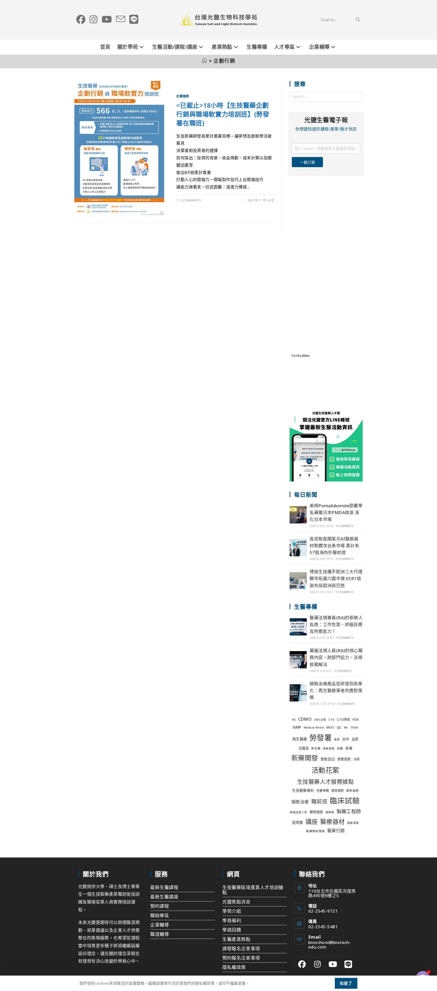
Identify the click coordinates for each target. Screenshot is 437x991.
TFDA (354, 727)
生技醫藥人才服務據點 (325, 781)
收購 (340, 748)
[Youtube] (333, 964)
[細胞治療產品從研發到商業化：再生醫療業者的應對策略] (298, 692)
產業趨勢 (337, 790)
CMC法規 (320, 719)
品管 (355, 739)
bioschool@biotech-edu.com (329, 944)
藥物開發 (316, 812)
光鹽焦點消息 (236, 902)
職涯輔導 (159, 934)
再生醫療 (299, 739)
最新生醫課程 (164, 887)
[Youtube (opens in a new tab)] (107, 19)
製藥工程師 (349, 811)
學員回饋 (231, 930)
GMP (297, 727)
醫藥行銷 (336, 830)
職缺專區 (159, 915)
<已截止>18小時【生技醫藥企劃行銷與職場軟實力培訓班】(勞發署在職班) (222, 114)
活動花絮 (325, 770)
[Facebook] (302, 964)
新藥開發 (304, 757)
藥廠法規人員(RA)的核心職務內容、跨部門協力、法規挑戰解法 (336, 657)
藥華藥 (329, 812)
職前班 (319, 801)
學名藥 (315, 748)
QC (339, 727)
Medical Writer (314, 727)
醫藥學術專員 (315, 831)
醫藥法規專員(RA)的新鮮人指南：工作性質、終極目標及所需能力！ (336, 624)
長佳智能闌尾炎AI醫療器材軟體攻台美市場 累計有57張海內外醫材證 (334, 545)
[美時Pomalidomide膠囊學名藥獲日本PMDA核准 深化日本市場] (298, 514)
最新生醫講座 (164, 897)
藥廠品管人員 (298, 812)
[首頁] (204, 60)
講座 (311, 821)
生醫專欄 (322, 790)
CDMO (305, 719)
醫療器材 (332, 822)
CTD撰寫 (343, 719)
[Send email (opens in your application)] (120, 19)
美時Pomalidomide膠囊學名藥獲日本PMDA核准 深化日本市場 (336, 512)
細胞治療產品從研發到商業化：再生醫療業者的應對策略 (336, 690)
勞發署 (320, 738)
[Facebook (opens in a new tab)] (81, 19)
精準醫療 (352, 790)
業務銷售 (344, 759)
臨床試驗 (345, 800)
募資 (337, 739)
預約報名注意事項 (241, 958)
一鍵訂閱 (307, 162)
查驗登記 (327, 759)
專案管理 (329, 748)
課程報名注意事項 (241, 948)
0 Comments (191, 200)
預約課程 (159, 906)
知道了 (346, 983)
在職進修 (182, 96)
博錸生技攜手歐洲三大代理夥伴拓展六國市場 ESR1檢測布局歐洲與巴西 (336, 578)
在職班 (304, 748)
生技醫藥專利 (303, 790)
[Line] (348, 964)
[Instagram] (317, 964)
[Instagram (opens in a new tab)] (94, 19)
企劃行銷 (224, 60)
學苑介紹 (231, 911)
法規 (356, 759)
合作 (345, 739)
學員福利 (231, 920)
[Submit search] (358, 20)
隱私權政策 (234, 967)
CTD (332, 719)
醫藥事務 (353, 823)
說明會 (297, 822)
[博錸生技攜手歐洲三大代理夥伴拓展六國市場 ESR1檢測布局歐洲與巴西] (298, 580)
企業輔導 (159, 925)
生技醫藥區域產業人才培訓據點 (252, 889)
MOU (330, 727)
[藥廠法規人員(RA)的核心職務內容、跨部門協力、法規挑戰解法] (298, 659)
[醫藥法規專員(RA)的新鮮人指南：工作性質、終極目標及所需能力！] (298, 626)
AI (294, 719)
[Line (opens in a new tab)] (133, 19)
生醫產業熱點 (236, 939)
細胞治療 (300, 802)
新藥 (348, 748)
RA (346, 727)
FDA (356, 719)
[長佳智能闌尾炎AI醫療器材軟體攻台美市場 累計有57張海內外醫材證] (298, 547)
